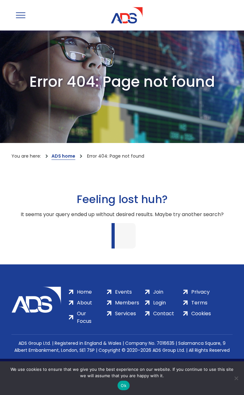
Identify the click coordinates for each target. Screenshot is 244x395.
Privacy (200, 292)
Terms (199, 302)
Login (159, 302)
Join (158, 292)
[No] (236, 378)
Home (84, 292)
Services (125, 313)
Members (127, 302)
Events (123, 292)
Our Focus (84, 317)
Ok (123, 385)
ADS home (63, 156)
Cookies (201, 313)
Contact (163, 313)
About (84, 302)
